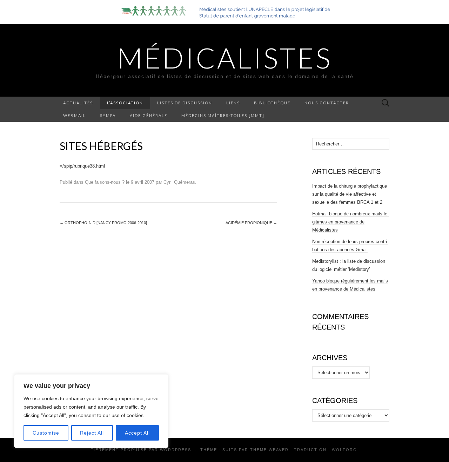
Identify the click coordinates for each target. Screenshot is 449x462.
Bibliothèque (272, 102)
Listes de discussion (184, 102)
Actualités (78, 102)
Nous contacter (326, 102)
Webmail (74, 115)
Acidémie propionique (251, 223)
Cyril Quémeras (179, 182)
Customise (46, 433)
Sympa (108, 115)
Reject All (92, 433)
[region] (91, 411)
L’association (125, 102)
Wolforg (344, 450)
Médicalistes (224, 57)
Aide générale (148, 115)
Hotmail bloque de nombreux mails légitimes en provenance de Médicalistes (350, 222)
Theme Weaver (269, 450)
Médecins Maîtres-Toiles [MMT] (222, 115)
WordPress (175, 450)
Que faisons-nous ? (105, 182)
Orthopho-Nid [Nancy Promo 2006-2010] (103, 223)
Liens (233, 102)
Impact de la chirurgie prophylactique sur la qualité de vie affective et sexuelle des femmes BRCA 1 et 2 (349, 194)
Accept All (137, 433)
